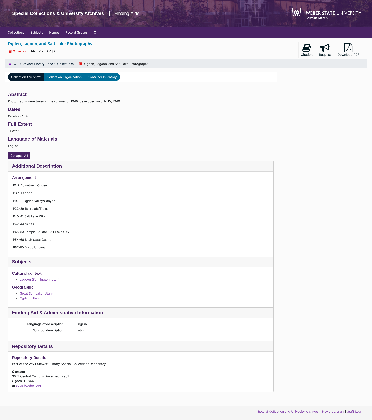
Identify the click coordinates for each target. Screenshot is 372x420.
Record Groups (76, 32)
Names (54, 32)
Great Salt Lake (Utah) (36, 293)
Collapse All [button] (19, 156)
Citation (307, 55)
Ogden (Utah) (30, 298)
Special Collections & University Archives (58, 13)
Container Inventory (102, 77)
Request (325, 55)
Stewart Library (332, 411)
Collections (16, 32)
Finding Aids (126, 13)
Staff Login (355, 411)
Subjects (36, 32)
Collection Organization (64, 77)
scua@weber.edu (28, 385)
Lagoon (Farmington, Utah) (39, 279)
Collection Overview (26, 77)
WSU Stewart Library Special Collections (44, 64)
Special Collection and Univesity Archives (287, 411)
